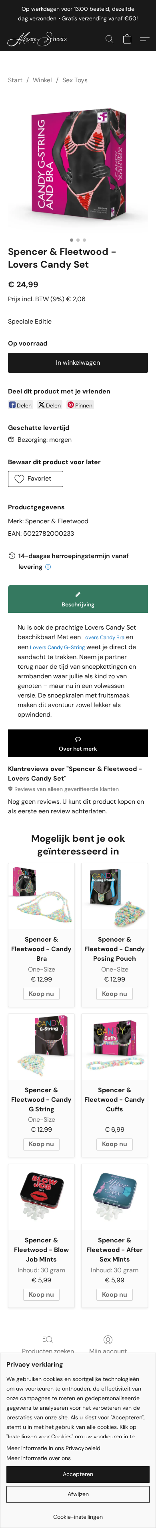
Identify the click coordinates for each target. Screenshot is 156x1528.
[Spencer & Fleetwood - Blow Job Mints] (41, 1197)
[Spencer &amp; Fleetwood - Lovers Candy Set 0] (78, 163)
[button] (40, 39)
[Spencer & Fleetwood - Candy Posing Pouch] (115, 896)
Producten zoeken (48, 1351)
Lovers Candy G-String (57, 647)
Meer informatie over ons (38, 1458)
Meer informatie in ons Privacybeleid (53, 1448)
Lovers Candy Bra (103, 637)
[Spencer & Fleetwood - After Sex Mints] (115, 1197)
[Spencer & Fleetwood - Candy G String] (41, 1047)
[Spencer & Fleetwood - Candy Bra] (41, 896)
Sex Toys (75, 80)
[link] (78, 1514)
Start (15, 80)
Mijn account (108, 1351)
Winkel (42, 80)
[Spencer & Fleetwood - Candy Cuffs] (115, 1047)
